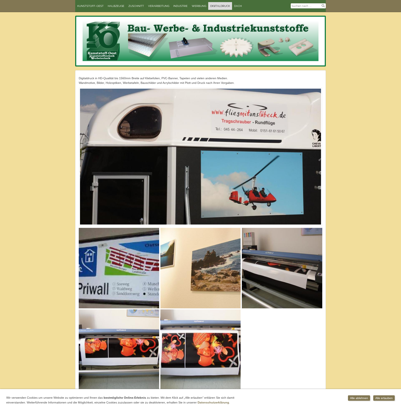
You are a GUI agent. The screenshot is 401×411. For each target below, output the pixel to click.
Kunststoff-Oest (90, 6)
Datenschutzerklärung (213, 402)
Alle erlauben (384, 398)
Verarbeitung (158, 6)
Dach (238, 6)
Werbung (199, 6)
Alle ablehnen (359, 398)
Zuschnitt (136, 6)
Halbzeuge (116, 6)
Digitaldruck (220, 6)
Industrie (180, 6)
